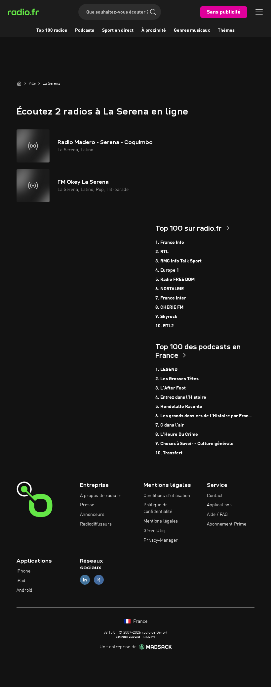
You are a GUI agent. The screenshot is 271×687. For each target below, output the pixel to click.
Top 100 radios (51, 30)
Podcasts (84, 30)
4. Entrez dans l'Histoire (180, 397)
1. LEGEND (166, 369)
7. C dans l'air (169, 425)
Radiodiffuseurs (96, 524)
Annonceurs (92, 514)
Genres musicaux (192, 30)
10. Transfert (168, 453)
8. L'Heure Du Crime (176, 434)
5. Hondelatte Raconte (178, 406)
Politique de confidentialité (157, 508)
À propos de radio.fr (100, 495)
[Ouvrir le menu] (259, 12)
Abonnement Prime (226, 524)
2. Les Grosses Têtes (177, 379)
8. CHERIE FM (169, 307)
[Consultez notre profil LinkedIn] (85, 579)
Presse (87, 505)
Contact (215, 495)
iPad (21, 580)
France (139, 621)
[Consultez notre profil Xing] (98, 579)
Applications (219, 505)
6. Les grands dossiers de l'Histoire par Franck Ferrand (204, 416)
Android (24, 590)
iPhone (23, 571)
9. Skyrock (166, 316)
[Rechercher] (153, 12)
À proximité (153, 30)
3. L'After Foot (170, 388)
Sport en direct (118, 30)
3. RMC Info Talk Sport (178, 261)
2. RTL (162, 252)
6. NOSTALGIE (169, 289)
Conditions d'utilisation (166, 495)
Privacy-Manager (160, 540)
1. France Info (169, 242)
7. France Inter (170, 298)
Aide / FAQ (217, 514)
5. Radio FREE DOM (175, 279)
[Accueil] (19, 83)
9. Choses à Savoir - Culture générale (194, 443)
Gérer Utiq (154, 530)
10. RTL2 (164, 326)
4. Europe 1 (167, 270)
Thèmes (226, 30)
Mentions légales (160, 521)
